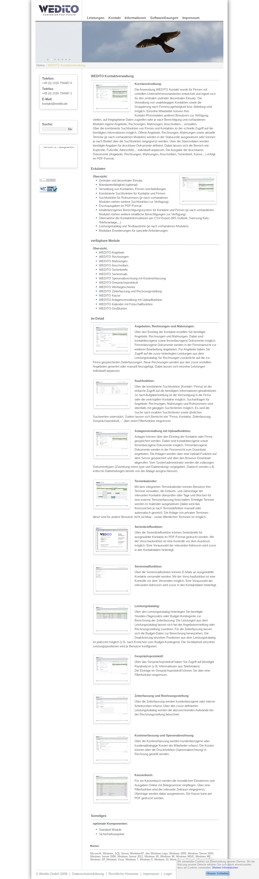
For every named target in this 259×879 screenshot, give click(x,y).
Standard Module (110, 829)
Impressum (191, 18)
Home (40, 65)
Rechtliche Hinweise (123, 874)
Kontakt (114, 18)
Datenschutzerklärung (88, 874)
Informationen (135, 18)
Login (168, 874)
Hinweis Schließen (217, 873)
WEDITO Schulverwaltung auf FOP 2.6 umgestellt (59, 165)
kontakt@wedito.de (54, 103)
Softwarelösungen (164, 18)
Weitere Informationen (225, 867)
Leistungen (95, 18)
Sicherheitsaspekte (111, 834)
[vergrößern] (112, 97)
